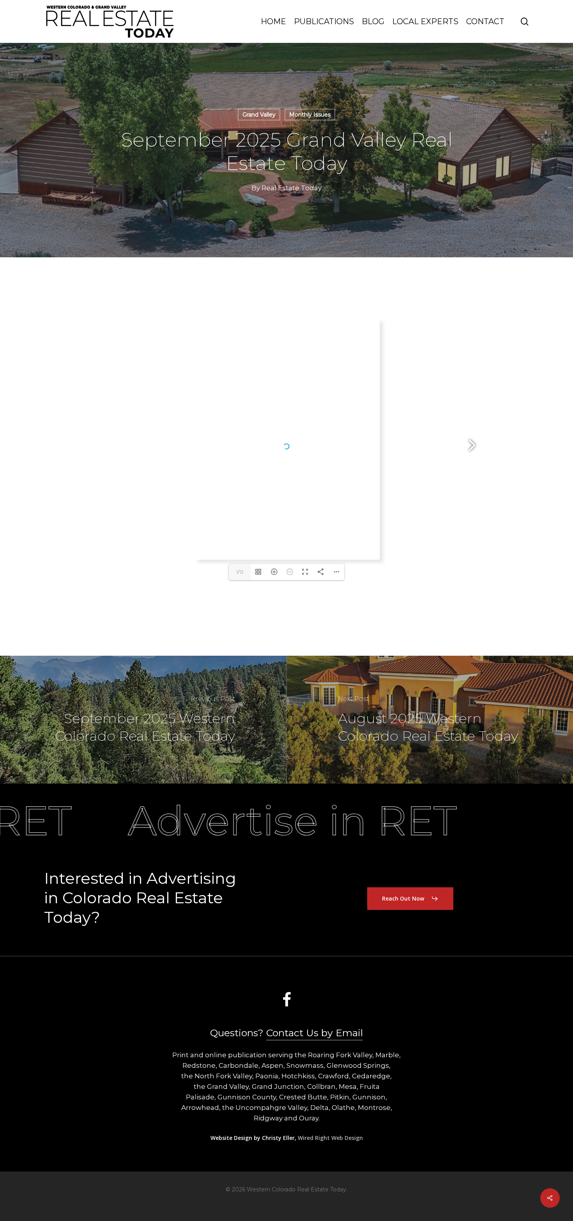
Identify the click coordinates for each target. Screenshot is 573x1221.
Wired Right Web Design (330, 1137)
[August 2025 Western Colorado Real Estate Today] (429, 720)
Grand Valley (259, 114)
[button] (410, 898)
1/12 (240, 572)
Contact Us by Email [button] (314, 1033)
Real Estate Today (292, 188)
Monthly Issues (310, 114)
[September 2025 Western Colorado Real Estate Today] (143, 720)
